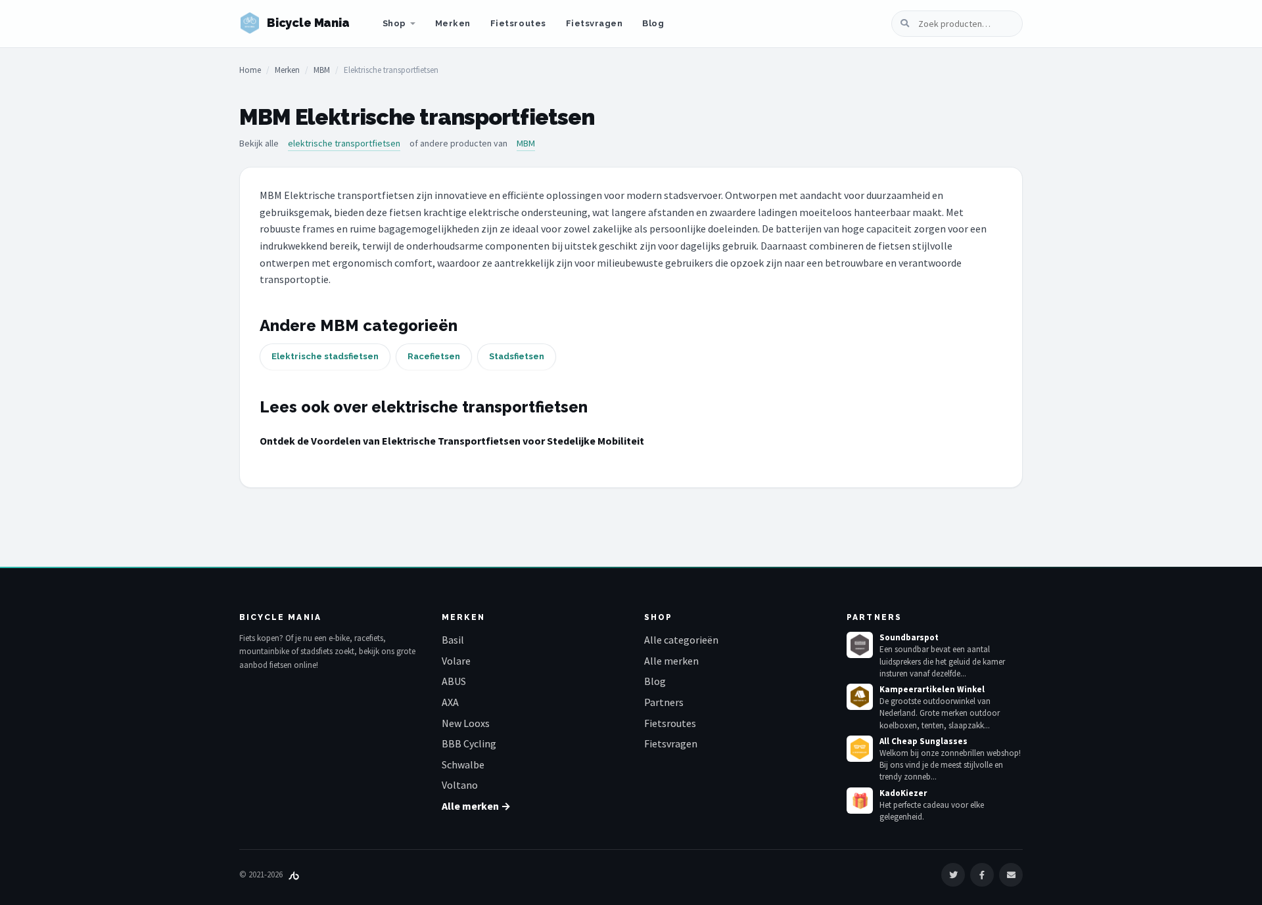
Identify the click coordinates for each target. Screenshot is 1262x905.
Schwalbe (463, 764)
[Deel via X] (953, 875)
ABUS (454, 681)
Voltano (460, 784)
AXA (450, 702)
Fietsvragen (594, 23)
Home (250, 70)
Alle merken (671, 660)
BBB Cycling (469, 743)
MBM (322, 70)
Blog (653, 23)
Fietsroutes (518, 23)
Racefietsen (434, 356)
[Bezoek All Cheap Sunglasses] (860, 749)
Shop (394, 23)
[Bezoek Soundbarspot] (860, 645)
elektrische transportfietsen (344, 143)
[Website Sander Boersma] (294, 874)
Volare (456, 660)
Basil (453, 639)
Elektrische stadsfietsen (325, 356)
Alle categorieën (681, 639)
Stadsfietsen (516, 356)
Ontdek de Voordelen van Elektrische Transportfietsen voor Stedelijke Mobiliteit (452, 440)
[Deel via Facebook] (982, 875)
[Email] (1011, 875)
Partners (664, 702)
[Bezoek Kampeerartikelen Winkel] (860, 697)
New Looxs (466, 723)
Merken (453, 23)
